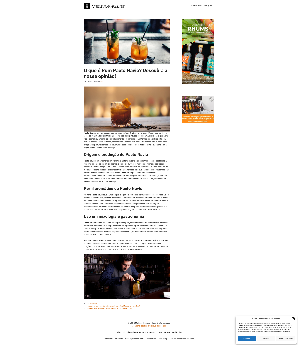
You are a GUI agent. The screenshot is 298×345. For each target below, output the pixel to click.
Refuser (266, 338)
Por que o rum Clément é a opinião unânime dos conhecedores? (109, 309)
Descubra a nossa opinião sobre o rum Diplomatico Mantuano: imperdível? (113, 306)
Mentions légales (139, 326)
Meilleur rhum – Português (201, 6)
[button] (293, 319)
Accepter (246, 338)
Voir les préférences (285, 338)
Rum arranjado (91, 304)
